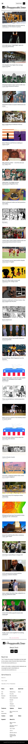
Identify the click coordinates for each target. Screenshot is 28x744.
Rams (2, 711)
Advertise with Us (13, 732)
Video (19, 716)
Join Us (11, 730)
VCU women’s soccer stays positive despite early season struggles (13, 261)
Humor (20, 708)
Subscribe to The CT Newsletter (8, 683)
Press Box (12, 694)
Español (3, 719)
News (2, 689)
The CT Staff (4, 680)
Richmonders (4, 713)
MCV (2, 694)
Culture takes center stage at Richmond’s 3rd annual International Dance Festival (14, 241)
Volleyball (11, 704)
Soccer (11, 702)
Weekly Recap (12, 692)
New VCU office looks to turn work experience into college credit (11, 281)
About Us (3, 677)
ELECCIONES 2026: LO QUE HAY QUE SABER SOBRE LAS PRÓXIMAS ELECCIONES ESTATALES (13, 379)
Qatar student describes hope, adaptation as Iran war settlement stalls (13, 593)
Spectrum (20, 689)
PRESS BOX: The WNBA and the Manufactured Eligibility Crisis (10, 183)
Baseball (11, 700)
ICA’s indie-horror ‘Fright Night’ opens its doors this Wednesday (12, 46)
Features (3, 708)
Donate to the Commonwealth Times (13, 735)
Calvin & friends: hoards (8, 457)
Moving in (4, 222)
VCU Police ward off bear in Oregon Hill (12, 555)
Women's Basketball (14, 698)
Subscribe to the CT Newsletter (14, 726)
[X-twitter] (16, 651)
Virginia (2, 698)
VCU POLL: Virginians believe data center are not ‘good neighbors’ (13, 476)
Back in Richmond (7, 319)
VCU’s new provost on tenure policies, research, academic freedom (12, 574)
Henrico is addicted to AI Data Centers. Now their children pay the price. (13, 300)
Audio (11, 716)
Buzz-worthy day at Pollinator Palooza (12, 124)
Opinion (12, 708)
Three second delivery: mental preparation (13, 399)
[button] (2, 3)
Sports (11, 689)
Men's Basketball (13, 696)
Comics (3, 716)
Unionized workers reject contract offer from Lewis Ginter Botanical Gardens (13, 85)
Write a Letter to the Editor (14, 712)
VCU (2, 692)
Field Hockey (12, 706)
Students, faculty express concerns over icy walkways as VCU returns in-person (13, 26)
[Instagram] (12, 651)
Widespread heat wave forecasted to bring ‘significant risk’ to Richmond (13, 516)
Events (19, 692)
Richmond (3, 696)
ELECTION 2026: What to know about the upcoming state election (12, 438)
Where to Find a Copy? (13, 723)
